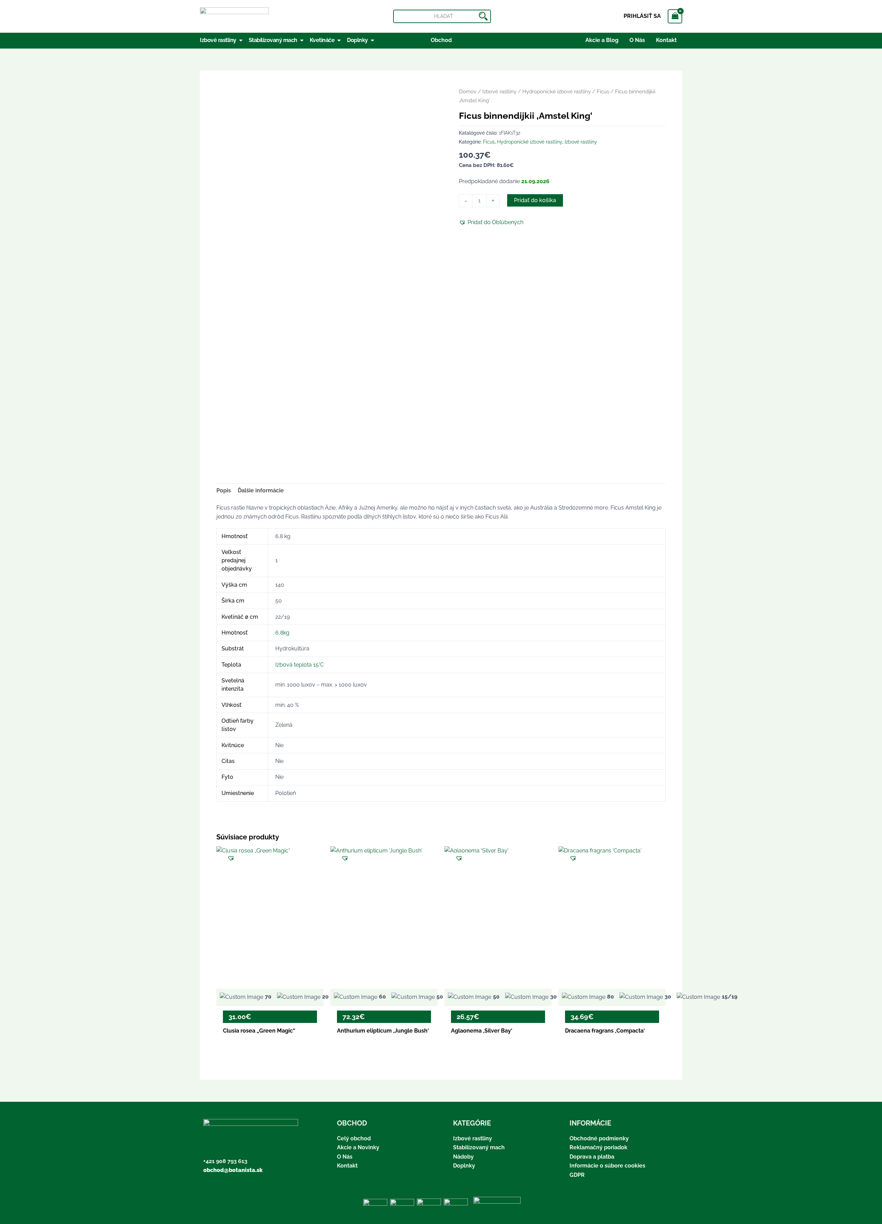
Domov (467, 91)
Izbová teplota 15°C (299, 664)
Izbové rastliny (499, 91)
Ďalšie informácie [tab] (261, 490)
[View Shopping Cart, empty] (675, 16)
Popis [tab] (223, 490)
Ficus (603, 91)
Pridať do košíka (535, 200)
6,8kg (282, 632)
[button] (491, 222)
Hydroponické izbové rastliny (556, 91)
